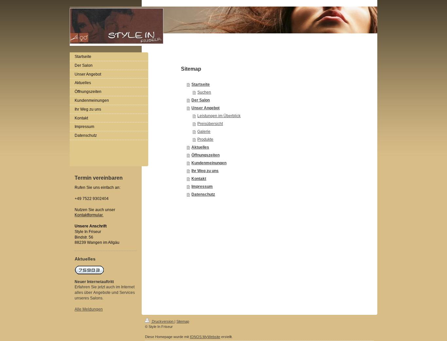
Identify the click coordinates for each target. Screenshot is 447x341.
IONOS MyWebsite (205, 337)
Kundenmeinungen (208, 163)
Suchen (204, 92)
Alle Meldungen (89, 309)
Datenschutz (203, 194)
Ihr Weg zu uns (205, 171)
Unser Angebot (205, 108)
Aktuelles (200, 147)
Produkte (205, 139)
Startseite (200, 84)
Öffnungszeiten (205, 155)
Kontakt (198, 178)
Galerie (203, 131)
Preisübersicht (210, 123)
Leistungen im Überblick (219, 116)
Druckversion (162, 321)
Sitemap (182, 321)
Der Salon (200, 100)
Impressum (202, 186)
